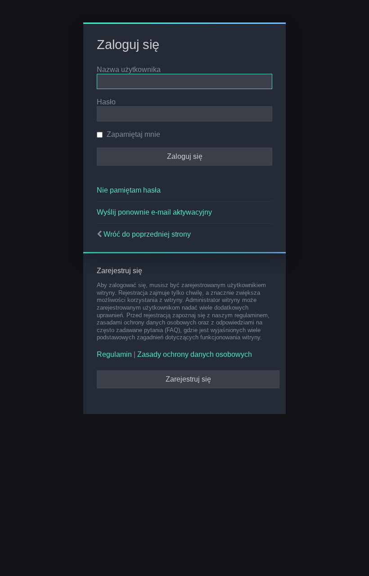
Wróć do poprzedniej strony (147, 234)
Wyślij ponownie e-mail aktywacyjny (154, 212)
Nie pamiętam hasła (129, 190)
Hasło (106, 102)
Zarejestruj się (188, 379)
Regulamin (114, 354)
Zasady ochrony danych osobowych (194, 354)
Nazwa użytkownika (129, 69)
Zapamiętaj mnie (132, 134)
